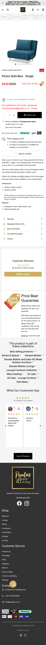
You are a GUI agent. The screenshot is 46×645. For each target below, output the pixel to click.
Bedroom (5, 516)
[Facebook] (20, 635)
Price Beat (6, 555)
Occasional (6, 528)
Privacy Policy (7, 572)
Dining (4, 524)
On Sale (10, 17)
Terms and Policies (23, 630)
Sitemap (5, 580)
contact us (16, 138)
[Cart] (43, 9)
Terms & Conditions (9, 576)
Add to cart (31, 115)
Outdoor (5, 536)
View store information (13, 127)
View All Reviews (23, 456)
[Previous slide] (2, 3)
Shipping (5, 564)
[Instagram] (25, 635)
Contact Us (6, 551)
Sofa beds (25, 17)
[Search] (7, 9)
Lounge (17, 17)
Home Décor (6, 532)
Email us (24, 336)
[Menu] (2, 9)
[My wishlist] (38, 9)
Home (4, 17)
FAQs (4, 560)
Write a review (23, 274)
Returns (5, 568)
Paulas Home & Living (26, 626)
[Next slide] (43, 3)
